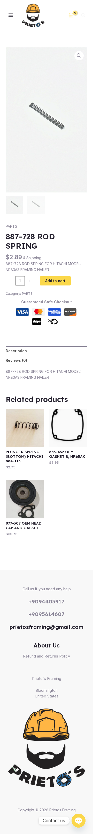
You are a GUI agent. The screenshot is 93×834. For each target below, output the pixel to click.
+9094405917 (46, 601)
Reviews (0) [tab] (16, 360)
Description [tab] (16, 351)
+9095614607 (46, 614)
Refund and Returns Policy (46, 656)
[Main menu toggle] (10, 15)
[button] (83, 16)
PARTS (11, 226)
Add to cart (55, 281)
